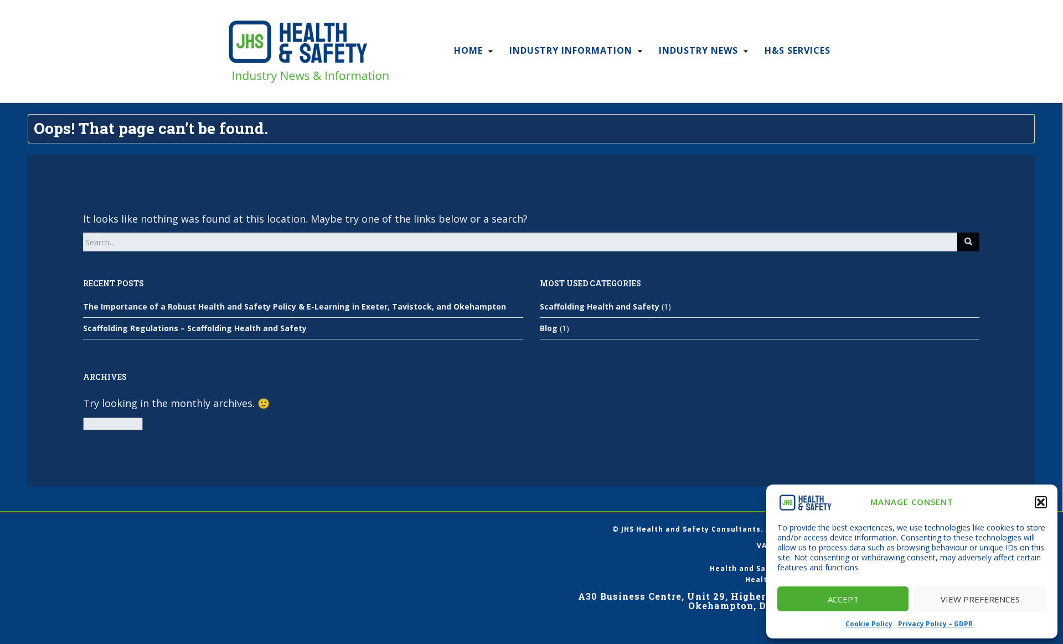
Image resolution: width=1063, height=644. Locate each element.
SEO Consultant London (271, 529)
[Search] (968, 242)
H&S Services (797, 50)
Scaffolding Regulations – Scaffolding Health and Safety (195, 328)
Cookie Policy (868, 623)
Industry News (698, 50)
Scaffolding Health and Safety (599, 306)
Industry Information (570, 50)
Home (468, 50)
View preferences (980, 599)
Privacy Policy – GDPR (935, 623)
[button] (1040, 502)
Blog (549, 328)
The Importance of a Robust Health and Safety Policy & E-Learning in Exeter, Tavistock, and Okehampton (294, 306)
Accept (843, 599)
